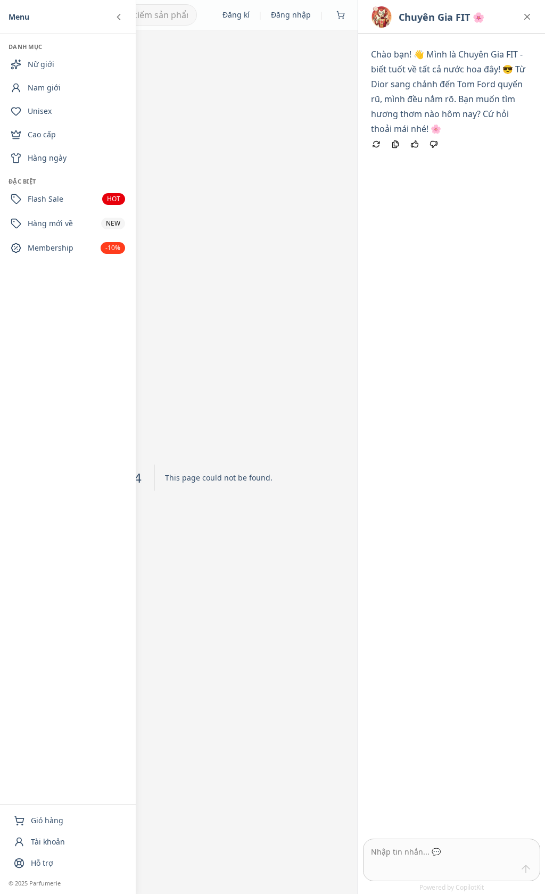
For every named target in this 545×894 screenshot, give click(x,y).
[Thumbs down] (433, 144)
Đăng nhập (291, 15)
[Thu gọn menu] (118, 17)
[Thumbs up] (414, 144)
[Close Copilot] (527, 16)
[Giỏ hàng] (340, 14)
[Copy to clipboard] (395, 144)
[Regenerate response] (376, 144)
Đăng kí (236, 15)
